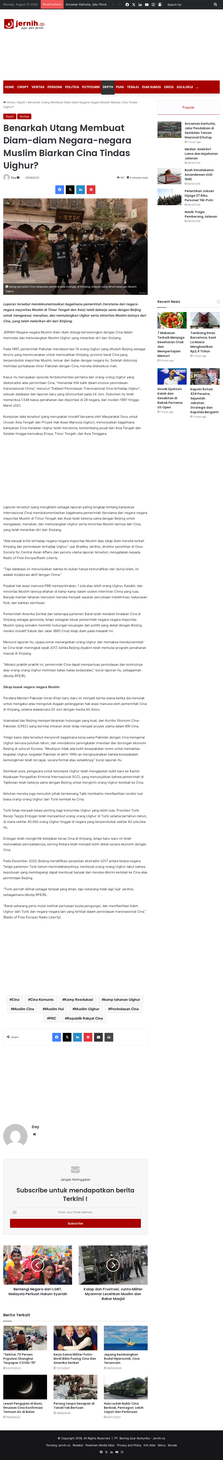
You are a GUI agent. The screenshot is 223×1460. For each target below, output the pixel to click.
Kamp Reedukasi (78, 999)
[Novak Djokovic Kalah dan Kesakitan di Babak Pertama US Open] (172, 376)
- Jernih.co (157, 1438)
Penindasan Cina (124, 1009)
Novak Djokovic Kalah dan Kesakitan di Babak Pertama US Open (169, 398)
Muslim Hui (54, 1009)
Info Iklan (150, 1445)
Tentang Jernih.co (58, 1445)
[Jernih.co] (25, 24)
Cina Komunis (42, 999)
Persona (54, 87)
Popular (188, 107)
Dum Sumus (151, 87)
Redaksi (78, 1445)
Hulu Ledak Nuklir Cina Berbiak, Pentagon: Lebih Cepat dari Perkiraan (124, 1407)
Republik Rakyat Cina (85, 1018)
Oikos (169, 87)
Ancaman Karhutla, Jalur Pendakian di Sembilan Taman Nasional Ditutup (200, 130)
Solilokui (185, 87)
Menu (162, 1445)
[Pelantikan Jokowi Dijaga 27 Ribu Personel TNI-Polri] (169, 197)
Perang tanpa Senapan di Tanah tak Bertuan (74, 1405)
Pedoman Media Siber (100, 1445)
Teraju (133, 87)
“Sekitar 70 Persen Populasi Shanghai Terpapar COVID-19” (19, 1358)
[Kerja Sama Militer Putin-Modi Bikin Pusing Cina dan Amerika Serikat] (75, 1338)
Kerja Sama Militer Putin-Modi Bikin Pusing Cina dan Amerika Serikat (75, 1358)
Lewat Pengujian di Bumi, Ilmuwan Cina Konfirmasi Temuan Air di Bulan (23, 1407)
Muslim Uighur (87, 1009)
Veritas (38, 87)
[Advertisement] (150, 44)
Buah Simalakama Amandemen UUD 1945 (199, 174)
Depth (108, 87)
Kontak (172, 1445)
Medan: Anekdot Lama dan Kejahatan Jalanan (201, 153)
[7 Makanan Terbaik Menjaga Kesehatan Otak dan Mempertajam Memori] (172, 320)
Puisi (120, 87)
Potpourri (91, 87)
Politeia (72, 87)
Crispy (23, 87)
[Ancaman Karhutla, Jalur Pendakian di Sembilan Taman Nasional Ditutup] (169, 129)
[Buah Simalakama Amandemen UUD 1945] (169, 176)
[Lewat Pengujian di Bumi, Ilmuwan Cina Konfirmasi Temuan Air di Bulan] (25, 1387)
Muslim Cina (23, 1009)
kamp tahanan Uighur (122, 999)
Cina (15, 999)
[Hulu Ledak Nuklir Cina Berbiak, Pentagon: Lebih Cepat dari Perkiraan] (126, 1387)
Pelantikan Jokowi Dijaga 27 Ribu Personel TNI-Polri (199, 195)
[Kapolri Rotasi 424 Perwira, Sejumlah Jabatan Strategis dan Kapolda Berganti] (205, 376)
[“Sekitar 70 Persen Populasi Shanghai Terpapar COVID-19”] (25, 1338)
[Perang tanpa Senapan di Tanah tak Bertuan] (75, 1387)
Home (9, 87)
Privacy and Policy (129, 1445)
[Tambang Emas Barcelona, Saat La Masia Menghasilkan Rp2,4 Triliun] (205, 320)
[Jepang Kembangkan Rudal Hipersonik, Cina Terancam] (126, 1338)
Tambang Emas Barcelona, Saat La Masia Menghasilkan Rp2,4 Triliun (203, 342)
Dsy (13, 177)
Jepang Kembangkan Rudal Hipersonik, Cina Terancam (122, 1358)
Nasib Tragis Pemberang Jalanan (201, 214)
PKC (52, 1018)
